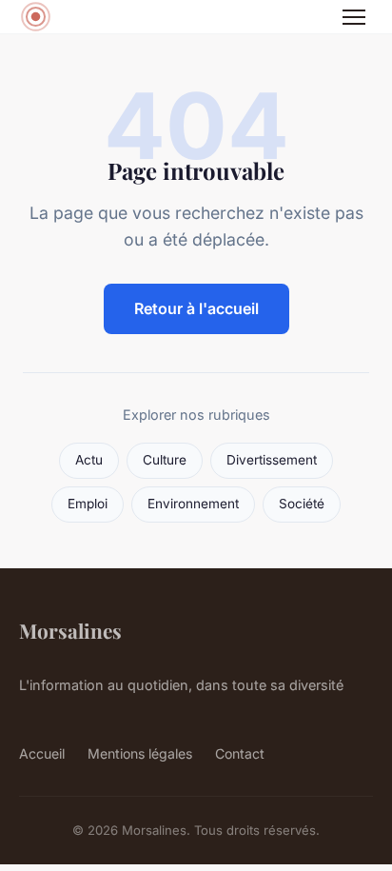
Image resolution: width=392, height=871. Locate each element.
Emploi (88, 503)
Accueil (42, 753)
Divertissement (271, 459)
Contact (240, 753)
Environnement (193, 503)
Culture (164, 459)
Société (301, 503)
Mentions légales (140, 753)
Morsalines (70, 630)
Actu (89, 459)
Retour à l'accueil (196, 308)
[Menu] (354, 17)
